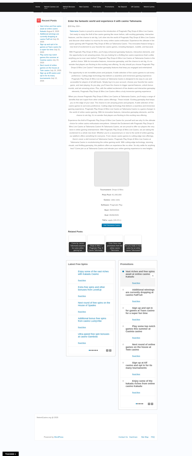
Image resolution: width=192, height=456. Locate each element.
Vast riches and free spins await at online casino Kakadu (50, 28)
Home (37, 7)
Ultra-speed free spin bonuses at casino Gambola (93, 335)
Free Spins (97, 7)
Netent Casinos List (51, 7)
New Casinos (84, 7)
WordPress (58, 437)
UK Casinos (135, 7)
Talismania (74, 31)
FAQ (153, 437)
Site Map (145, 437)
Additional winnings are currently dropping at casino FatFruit (49, 36)
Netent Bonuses (69, 7)
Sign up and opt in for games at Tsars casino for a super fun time (50, 47)
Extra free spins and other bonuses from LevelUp (91, 288)
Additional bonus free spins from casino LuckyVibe (92, 319)
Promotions (109, 7)
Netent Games (149, 7)
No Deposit (122, 7)
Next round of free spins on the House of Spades (94, 304)
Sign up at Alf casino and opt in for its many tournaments (50, 75)
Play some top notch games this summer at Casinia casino (49, 57)
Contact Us (123, 437)
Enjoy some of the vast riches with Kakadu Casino (93, 272)
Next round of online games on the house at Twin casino (49, 67)
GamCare (133, 437)
